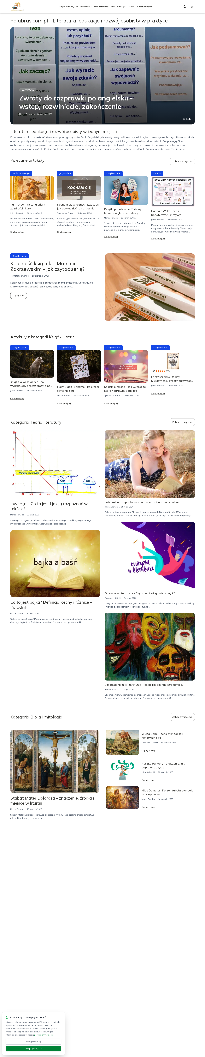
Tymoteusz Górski (65, 213)
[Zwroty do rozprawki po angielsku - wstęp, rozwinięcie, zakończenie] (102, 75)
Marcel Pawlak (26, 114)
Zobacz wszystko (182, 161)
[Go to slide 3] (189, 119)
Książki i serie (86, 6)
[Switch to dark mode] (192, 6)
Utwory (157, 173)
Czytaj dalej (18, 295)
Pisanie (131, 6)
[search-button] (184, 6)
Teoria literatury (101, 6)
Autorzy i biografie (145, 6)
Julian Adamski (17, 213)
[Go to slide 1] (184, 119)
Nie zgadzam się (33, 1041)
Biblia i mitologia (118, 6)
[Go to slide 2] (187, 119)
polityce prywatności (43, 1035)
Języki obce (27, 90)
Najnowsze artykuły (69, 6)
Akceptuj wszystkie (33, 1048)
